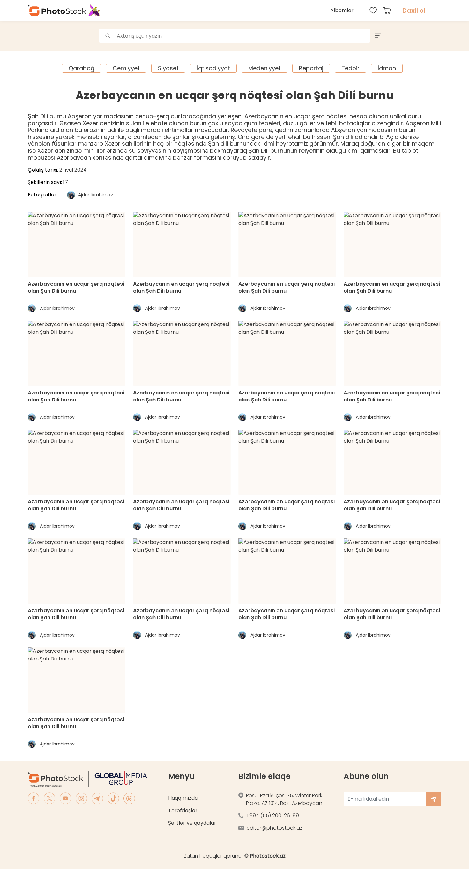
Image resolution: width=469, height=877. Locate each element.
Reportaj (311, 68)
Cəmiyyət (126, 68)
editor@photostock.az (274, 828)
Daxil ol (413, 10)
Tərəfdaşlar (182, 810)
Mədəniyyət (264, 68)
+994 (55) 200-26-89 (272, 815)
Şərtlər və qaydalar (192, 823)
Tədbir (350, 68)
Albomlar (342, 10)
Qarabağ (81, 68)
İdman (387, 68)
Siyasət (168, 68)
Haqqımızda (183, 798)
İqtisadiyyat (213, 68)
